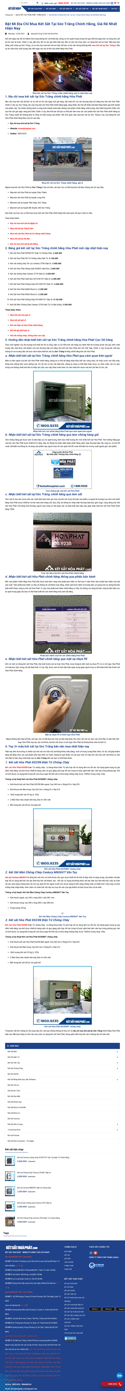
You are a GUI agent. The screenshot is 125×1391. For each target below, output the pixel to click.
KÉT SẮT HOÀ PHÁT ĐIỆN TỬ (73, 1305)
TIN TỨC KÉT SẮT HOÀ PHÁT (73, 1333)
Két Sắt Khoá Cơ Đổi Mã (17, 1107)
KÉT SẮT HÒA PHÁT (70, 1283)
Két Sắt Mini (12, 1051)
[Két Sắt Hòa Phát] (21, 1247)
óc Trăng (111, 45)
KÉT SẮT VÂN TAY (70, 1294)
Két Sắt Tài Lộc (13, 1085)
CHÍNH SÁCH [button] (70, 1247)
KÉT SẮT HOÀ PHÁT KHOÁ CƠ (74, 1308)
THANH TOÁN (68, 1266)
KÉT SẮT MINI (68, 1287)
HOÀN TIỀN (68, 1269)
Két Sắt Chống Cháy (15, 1068)
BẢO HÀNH (68, 1251)
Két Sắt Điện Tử (14, 1057)
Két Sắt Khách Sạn (15, 1102)
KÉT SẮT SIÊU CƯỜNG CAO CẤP (74, 1315)
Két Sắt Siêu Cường (15, 1124)
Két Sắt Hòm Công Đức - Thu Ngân (21, 1141)
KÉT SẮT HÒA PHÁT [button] (73, 1279)
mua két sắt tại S (99, 45)
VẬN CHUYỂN (68, 1262)
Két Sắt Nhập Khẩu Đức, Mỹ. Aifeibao (22, 1079)
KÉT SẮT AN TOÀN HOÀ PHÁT (74, 1312)
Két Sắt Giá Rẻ (13, 1074)
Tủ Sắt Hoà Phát (14, 1130)
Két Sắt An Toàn (14, 1091)
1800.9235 (63, 3)
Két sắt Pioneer (13, 1135)
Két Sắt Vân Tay (14, 1063)
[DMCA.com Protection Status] (70, 1339)
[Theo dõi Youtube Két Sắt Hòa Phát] (95, 1253)
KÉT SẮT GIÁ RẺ (69, 1291)
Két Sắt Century (14, 1119)
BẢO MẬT (67, 1259)
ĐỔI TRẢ (67, 1255)
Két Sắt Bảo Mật (14, 1096)
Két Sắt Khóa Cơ (14, 1113)
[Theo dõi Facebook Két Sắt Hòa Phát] (91, 1253)
